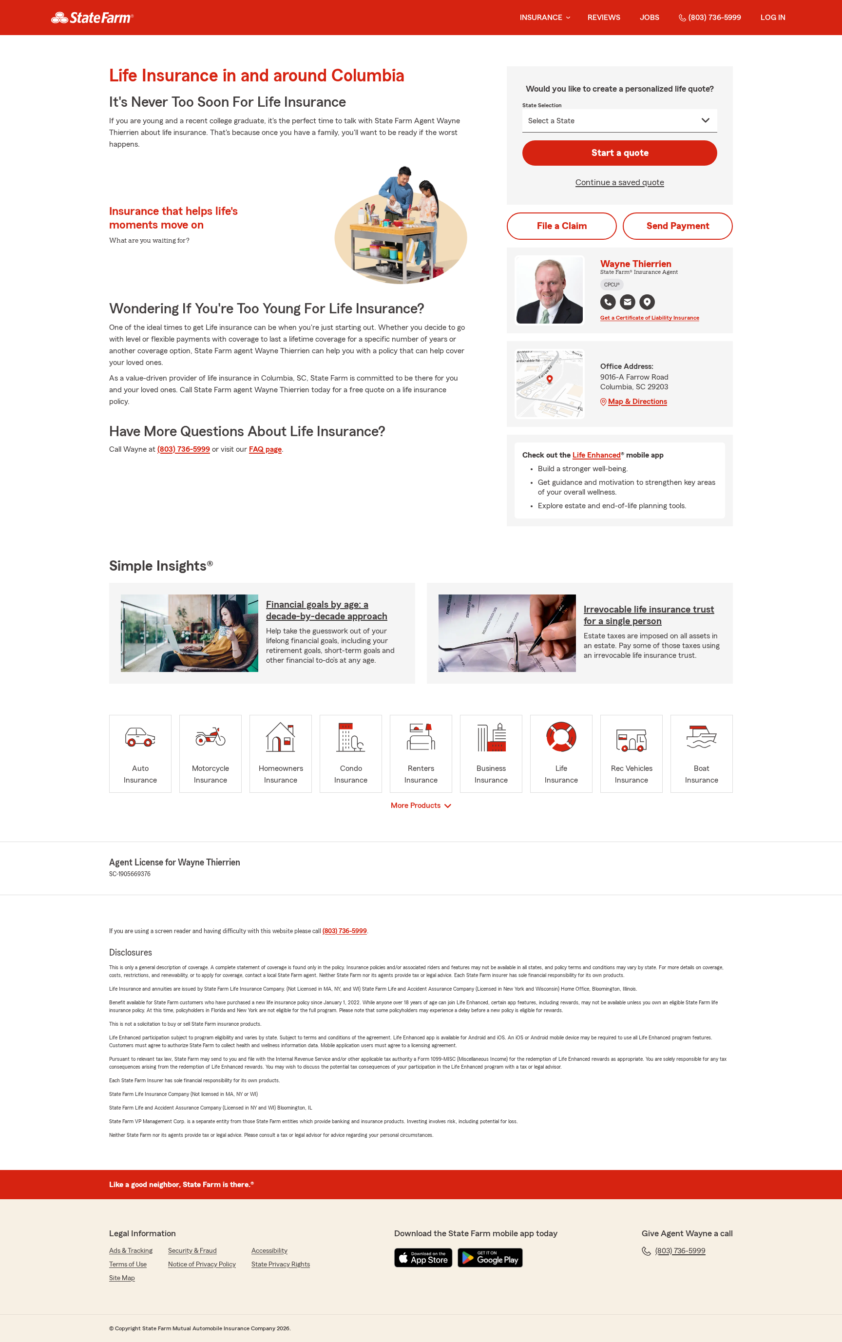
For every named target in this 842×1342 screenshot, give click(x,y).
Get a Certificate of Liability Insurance (649, 318)
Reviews (604, 17)
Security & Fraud (192, 1250)
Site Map (122, 1278)
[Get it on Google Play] (490, 1257)
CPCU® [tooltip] (612, 285)
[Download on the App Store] (423, 1257)
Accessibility (269, 1250)
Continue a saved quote (619, 182)
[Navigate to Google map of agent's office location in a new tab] (647, 302)
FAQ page (265, 449)
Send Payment (678, 226)
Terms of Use (128, 1264)
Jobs (649, 17)
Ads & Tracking (131, 1250)
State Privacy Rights (280, 1264)
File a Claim (562, 226)
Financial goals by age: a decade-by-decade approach (326, 610)
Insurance (541, 17)
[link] (92, 17)
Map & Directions (637, 401)
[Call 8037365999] (608, 302)
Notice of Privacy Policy (202, 1264)
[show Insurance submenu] (566, 18)
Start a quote (620, 153)
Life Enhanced (597, 455)
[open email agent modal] (627, 303)
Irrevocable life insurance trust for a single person (649, 615)
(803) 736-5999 (715, 17)
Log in (773, 17)
